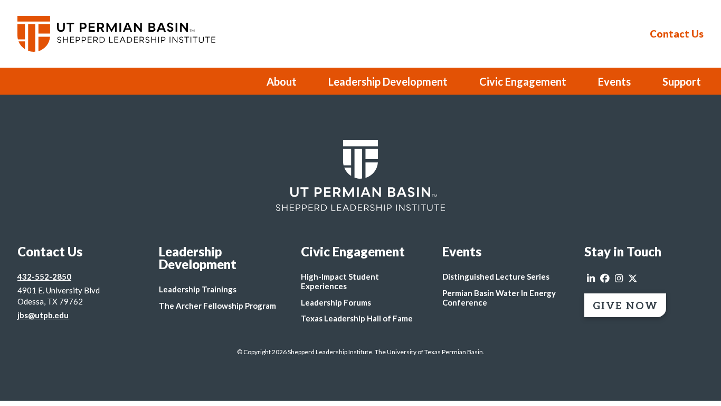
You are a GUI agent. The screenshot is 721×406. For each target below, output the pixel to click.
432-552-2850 (44, 276)
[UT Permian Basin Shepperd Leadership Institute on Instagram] (618, 278)
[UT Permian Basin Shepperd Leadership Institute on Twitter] (632, 278)
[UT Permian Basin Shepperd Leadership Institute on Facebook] (604, 278)
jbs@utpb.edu (43, 315)
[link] (360, 175)
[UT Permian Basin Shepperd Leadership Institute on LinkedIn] (590, 278)
